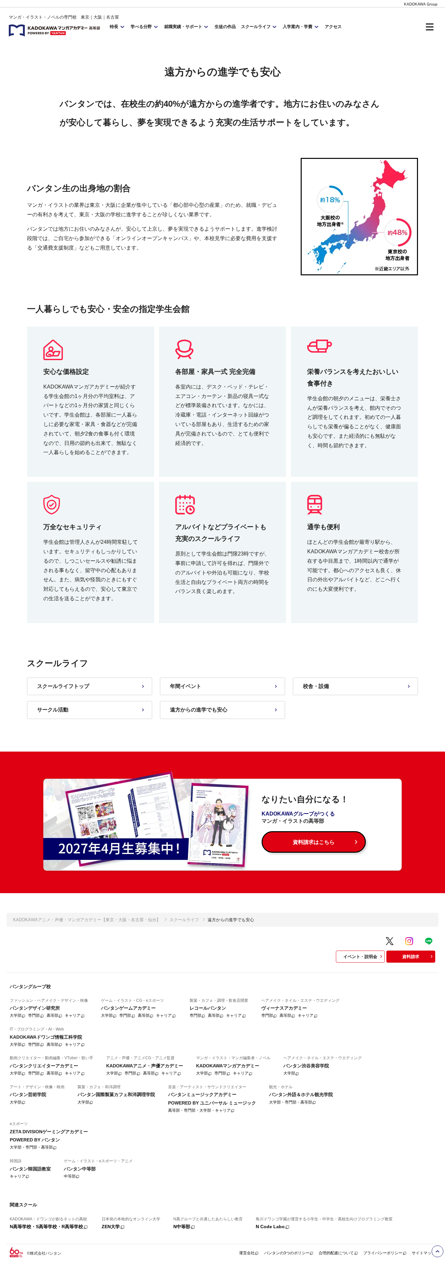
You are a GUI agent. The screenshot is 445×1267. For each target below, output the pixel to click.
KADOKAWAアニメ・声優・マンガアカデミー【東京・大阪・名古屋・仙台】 (87, 920)
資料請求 (410, 956)
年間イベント (185, 686)
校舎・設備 (316, 686)
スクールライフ (184, 920)
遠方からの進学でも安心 (198, 709)
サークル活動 (52, 709)
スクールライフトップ (63, 686)
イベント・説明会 (360, 956)
